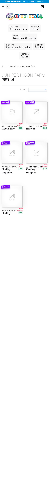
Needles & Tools (24, 38)
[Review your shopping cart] (43, 6)
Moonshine (8, 128)
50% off (13, 66)
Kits (35, 29)
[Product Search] (8, 7)
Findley (6, 213)
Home (4, 66)
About (6, 12)
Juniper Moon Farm (27, 66)
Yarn (24, 56)
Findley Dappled (7, 171)
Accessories (18, 29)
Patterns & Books (18, 47)
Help (14, 12)
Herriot (30, 128)
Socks (39, 47)
